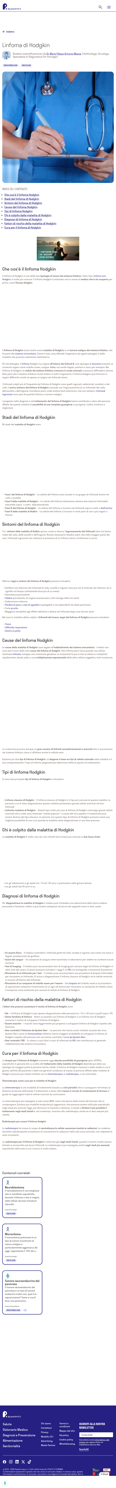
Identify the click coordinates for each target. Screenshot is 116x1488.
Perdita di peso (13, 604)
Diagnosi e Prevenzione (19, 1435)
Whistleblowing (67, 1443)
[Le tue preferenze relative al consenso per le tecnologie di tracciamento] (5, 1483)
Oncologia (26, 65)
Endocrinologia (10, 65)
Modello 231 (47, 1436)
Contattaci (46, 1427)
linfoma (26, 363)
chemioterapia (55, 1074)
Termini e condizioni (64, 1425)
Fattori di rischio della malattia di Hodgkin (30, 223)
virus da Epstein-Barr (74, 1037)
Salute (7, 1424)
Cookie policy (66, 1439)
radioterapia (72, 1074)
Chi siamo (46, 1423)
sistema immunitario (25, 353)
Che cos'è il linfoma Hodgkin (21, 195)
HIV (73, 1040)
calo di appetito (31, 604)
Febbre (8, 598)
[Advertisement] (58, 19)
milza (52, 367)
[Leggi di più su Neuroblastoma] (22, 1197)
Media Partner (48, 1445)
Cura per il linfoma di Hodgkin (22, 227)
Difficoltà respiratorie (16, 627)
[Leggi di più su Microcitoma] (22, 1244)
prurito (14, 608)
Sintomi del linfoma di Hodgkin (23, 203)
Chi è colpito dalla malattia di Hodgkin (27, 215)
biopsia (73, 983)
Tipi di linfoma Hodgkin (18, 211)
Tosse (8, 624)
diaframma (106, 508)
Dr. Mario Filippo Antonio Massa (64, 54)
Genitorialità (11, 1446)
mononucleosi (34, 1033)
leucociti (96, 363)
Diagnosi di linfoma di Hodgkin (23, 219)
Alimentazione (12, 1440)
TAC (69, 969)
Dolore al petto (12, 630)
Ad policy (64, 1435)
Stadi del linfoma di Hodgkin (21, 199)
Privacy (44, 1432)
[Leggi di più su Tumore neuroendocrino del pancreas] (22, 1292)
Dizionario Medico (15, 1430)
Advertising (47, 1441)
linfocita (17, 654)
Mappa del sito (67, 1430)
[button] (58, 248)
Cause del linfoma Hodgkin (20, 207)
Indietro (10, 31)
